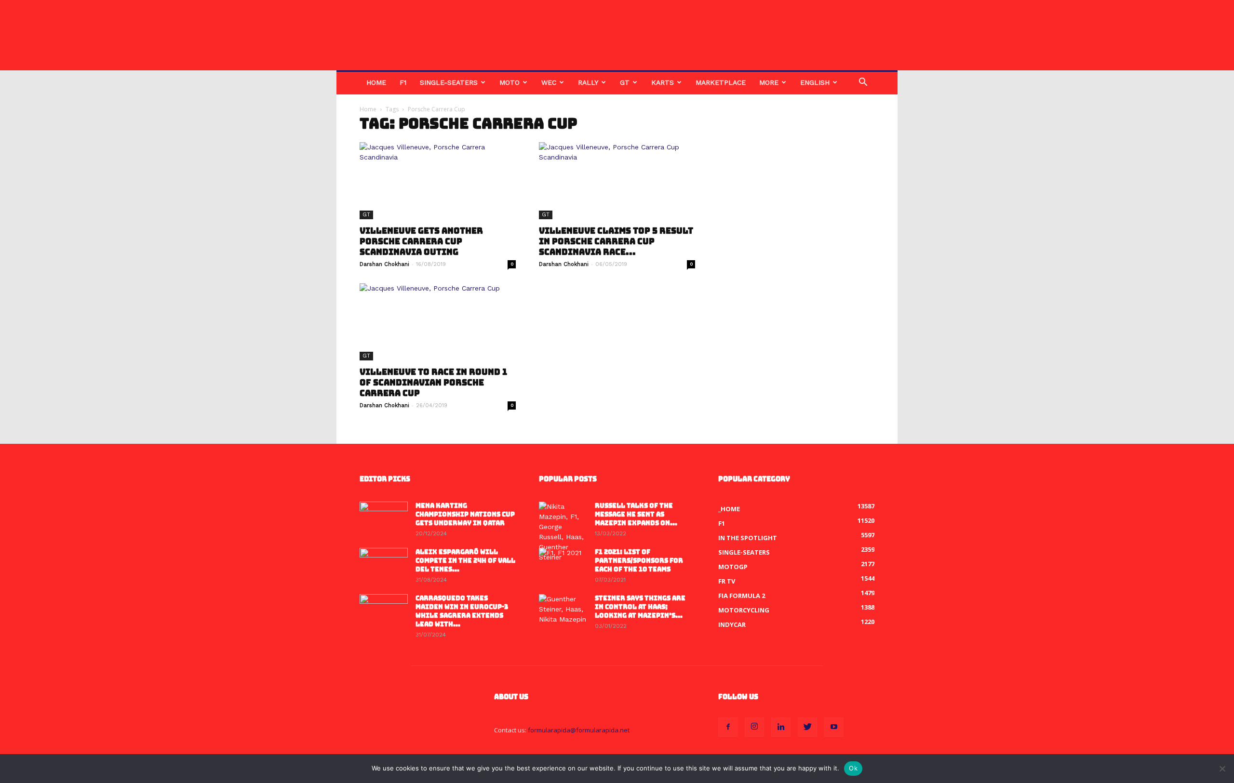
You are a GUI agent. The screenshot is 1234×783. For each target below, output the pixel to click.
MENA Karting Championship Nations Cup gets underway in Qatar (465, 514)
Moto (509, 82)
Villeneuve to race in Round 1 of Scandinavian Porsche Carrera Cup (433, 382)
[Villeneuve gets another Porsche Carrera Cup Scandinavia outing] (438, 180)
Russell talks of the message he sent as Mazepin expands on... (636, 514)
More (768, 82)
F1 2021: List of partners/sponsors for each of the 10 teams (639, 560)
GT (625, 82)
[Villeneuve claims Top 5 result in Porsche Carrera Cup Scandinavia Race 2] (617, 180)
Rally (588, 82)
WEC (548, 82)
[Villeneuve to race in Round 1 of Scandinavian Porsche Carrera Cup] (438, 321)
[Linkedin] (781, 727)
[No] (1222, 768)
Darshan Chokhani (384, 264)
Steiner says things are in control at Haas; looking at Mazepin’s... (640, 607)
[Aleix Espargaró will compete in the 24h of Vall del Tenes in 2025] (384, 565)
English (815, 82)
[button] (862, 83)
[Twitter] (807, 727)
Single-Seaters (449, 82)
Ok (853, 768)
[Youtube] (834, 727)
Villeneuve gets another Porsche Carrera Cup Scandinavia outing (421, 241)
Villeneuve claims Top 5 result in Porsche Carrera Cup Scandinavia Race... (616, 241)
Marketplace (721, 82)
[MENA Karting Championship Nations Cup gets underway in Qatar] (384, 518)
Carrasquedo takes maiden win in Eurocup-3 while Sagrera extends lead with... (462, 611)
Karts (662, 82)
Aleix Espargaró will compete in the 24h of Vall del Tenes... (465, 560)
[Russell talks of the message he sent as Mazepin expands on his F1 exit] (563, 532)
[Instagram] (754, 727)
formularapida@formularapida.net (579, 730)
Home (376, 82)
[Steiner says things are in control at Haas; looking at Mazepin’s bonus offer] (563, 611)
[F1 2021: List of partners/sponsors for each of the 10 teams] (563, 565)
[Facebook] (728, 727)
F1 (403, 82)
